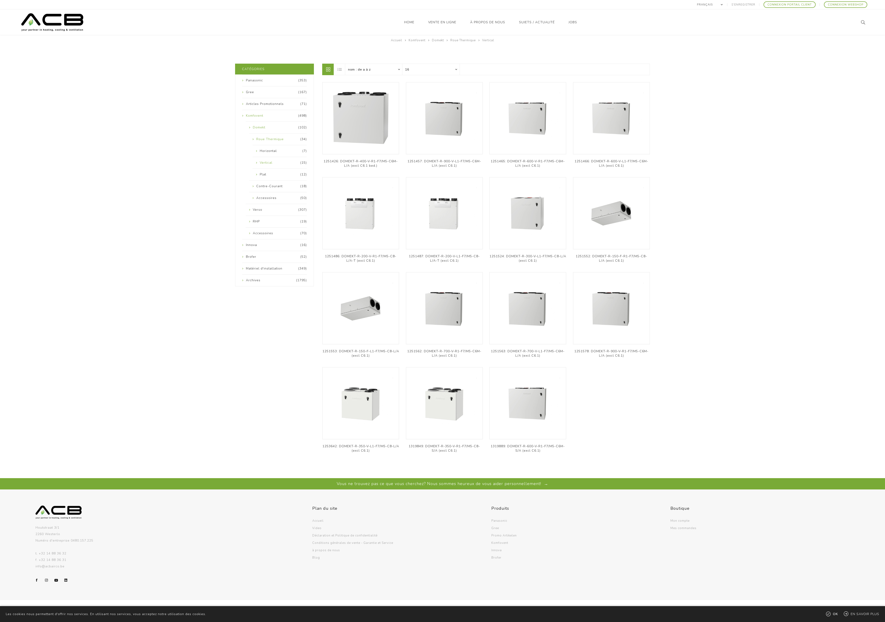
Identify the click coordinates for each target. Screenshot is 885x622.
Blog (316, 558)
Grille (328, 69)
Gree (495, 528)
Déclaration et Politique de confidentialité (345, 535)
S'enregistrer (743, 4)
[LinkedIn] (66, 580)
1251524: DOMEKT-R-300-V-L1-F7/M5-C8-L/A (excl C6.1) (528, 258)
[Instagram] (46, 580)
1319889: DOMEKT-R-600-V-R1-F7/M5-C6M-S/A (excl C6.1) (528, 448)
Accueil (396, 40)
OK (835, 614)
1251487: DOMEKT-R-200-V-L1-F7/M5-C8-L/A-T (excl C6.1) (444, 258)
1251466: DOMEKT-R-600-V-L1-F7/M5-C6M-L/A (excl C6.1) (611, 163)
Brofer (496, 558)
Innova (496, 550)
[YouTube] (56, 580)
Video (317, 528)
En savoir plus (865, 614)
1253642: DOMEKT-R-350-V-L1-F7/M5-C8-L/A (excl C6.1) (360, 448)
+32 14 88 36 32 (52, 553)
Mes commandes (683, 528)
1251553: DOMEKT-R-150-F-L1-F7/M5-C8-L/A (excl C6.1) (360, 353)
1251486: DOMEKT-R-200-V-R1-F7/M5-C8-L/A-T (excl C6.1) (360, 258)
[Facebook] (37, 580)
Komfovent (499, 543)
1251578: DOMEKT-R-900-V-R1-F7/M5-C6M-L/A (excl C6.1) (611, 353)
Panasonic (499, 521)
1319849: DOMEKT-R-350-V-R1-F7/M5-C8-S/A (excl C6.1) (444, 448)
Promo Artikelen (504, 535)
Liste (339, 69)
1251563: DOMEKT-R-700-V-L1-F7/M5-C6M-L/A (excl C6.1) (528, 353)
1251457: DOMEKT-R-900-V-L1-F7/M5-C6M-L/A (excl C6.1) (444, 163)
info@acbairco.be (50, 566)
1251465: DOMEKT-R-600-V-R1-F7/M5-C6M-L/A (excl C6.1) (528, 163)
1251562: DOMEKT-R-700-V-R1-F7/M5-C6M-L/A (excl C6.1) (444, 353)
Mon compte (680, 521)
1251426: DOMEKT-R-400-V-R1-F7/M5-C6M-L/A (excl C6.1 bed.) (361, 163)
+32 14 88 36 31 (52, 560)
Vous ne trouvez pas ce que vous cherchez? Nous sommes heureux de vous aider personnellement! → (442, 483)
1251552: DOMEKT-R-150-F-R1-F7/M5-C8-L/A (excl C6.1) (611, 258)
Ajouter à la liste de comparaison (360, 120)
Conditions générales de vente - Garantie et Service (352, 543)
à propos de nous (326, 550)
